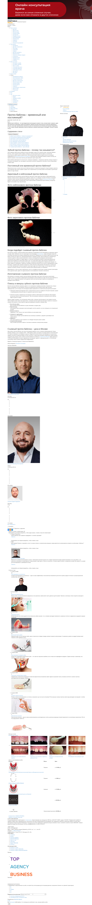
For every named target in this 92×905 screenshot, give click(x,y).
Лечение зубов (16, 33)
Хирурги (15, 51)
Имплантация (16, 32)
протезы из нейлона (47, 179)
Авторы (12, 836)
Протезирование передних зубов (18, 655)
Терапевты (15, 49)
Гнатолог (15, 60)
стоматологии (28, 820)
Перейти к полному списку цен (15, 817)
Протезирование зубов (18, 77)
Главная (12, 106)
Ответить (13, 536)
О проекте (12, 834)
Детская (15, 29)
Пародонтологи (16, 57)
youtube (12, 889)
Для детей (15, 71)
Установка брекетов (17, 68)
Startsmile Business (14, 838)
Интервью (12, 91)
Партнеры (12, 841)
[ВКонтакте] (8, 530)
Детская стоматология (18, 80)
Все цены (15, 72)
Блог (11, 92)
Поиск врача (13, 44)
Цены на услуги (13, 61)
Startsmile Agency (18, 899)
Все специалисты (11, 524)
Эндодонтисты (16, 59)
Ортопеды (15, 48)
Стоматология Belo (13, 805)
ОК (9, 904)
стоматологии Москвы (45, 336)
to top (9, 900)
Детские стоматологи (17, 46)
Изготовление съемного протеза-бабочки (19, 144)
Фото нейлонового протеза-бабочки (18, 140)
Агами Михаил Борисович (13, 394)
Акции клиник (13, 73)
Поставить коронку (17, 64)
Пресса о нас (13, 840)
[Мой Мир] (12, 530)
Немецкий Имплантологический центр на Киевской (20, 794)
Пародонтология (16, 36)
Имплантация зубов (17, 82)
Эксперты (15, 102)
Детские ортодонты (17, 52)
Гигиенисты (15, 56)
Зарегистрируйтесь (21, 532)
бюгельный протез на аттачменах (22, 156)
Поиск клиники (13, 28)
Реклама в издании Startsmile (16, 849)
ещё (11, 94)
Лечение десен (16, 84)
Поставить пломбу (17, 63)
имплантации (40, 253)
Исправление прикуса (18, 76)
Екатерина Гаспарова (20, 343)
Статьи (11, 75)
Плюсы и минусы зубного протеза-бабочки (19, 145)
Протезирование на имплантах (18, 574)
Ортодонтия (15, 34)
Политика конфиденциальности (17, 896)
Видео (14, 96)
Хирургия (15, 40)
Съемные (12, 110)
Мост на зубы (16, 65)
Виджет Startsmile (14, 843)
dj (10, 886)
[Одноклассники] (10, 530)
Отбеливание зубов (17, 69)
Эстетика (15, 41)
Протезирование (16, 37)
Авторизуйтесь (12, 532)
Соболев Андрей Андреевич (14, 501)
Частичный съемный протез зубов (18, 675)
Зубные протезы (14, 108)
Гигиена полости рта (17, 79)
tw (10, 892)
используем (12, 902)
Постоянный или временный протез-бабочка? (20, 137)
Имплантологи (16, 53)
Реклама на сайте (14, 847)
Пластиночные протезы (16, 715)
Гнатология (15, 90)
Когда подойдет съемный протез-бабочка (19, 142)
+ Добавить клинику (12, 104)
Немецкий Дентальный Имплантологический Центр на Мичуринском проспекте (26, 772)
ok (10, 890)
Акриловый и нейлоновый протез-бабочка (19, 138)
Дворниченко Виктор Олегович (18, 558)
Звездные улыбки (17, 98)
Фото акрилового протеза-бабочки (17, 141)
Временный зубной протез (17, 594)
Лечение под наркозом (18, 42)
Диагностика (15, 30)
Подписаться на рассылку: (14, 894)
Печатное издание (14, 837)
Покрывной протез (15, 614)
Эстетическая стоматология (19, 87)
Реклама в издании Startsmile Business (18, 850)
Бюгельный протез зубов (16, 635)
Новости (15, 99)
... (8, 121)
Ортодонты (15, 45)
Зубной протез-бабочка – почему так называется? (21, 136)
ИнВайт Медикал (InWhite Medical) (16, 783)
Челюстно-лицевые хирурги (19, 55)
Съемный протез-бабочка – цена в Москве (19, 146)
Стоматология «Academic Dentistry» (16, 816)
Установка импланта (17, 67)
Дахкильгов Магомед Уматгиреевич (15, 463)
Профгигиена (16, 38)
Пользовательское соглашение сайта (18, 897)
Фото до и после (16, 95)
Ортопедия (12, 107)
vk (10, 888)
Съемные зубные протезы (17, 695)
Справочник (15, 100)
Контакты (12, 844)
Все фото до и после (13, 735)
